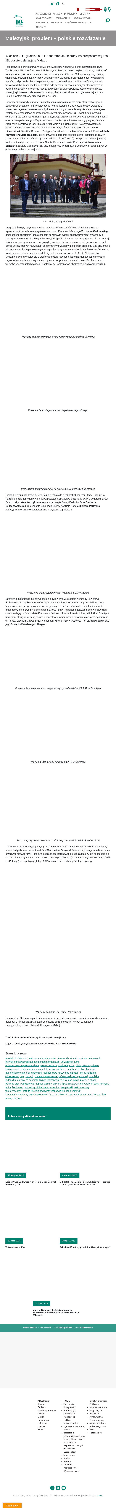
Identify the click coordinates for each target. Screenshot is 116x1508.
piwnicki (9, 1058)
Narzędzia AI (96, 1432)
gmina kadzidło (88, 1072)
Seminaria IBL (63, 18)
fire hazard (17, 1087)
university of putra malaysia (94, 1083)
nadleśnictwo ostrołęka (17, 1072)
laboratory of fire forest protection (42, 1087)
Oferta (84, 14)
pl (63, 3)
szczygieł (74, 1094)
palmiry (48, 1083)
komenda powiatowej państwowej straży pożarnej (61, 1076)
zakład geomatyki (71, 1091)
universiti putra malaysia (66, 1083)
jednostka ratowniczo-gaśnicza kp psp (25, 1080)
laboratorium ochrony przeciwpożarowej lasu (29, 1094)
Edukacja (57, 22)
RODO (67, 1401)
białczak (90, 1069)
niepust (39, 1083)
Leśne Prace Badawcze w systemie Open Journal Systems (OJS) (30, 1183)
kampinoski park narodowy (75, 1087)
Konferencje (43, 18)
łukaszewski (12, 1076)
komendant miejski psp (59, 1080)
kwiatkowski (61, 1094)
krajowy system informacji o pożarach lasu (28, 1069)
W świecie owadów (15, 1247)
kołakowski (21, 1058)
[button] (40, 9)
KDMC (100, 1495)
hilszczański (99, 1094)
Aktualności (43, 14)
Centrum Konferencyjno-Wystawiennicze (71, 1467)
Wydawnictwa (82, 18)
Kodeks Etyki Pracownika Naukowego (70, 1413)
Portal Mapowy (97, 1420)
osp (22, 1076)
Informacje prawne (98, 1407)
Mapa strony (70, 1455)
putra (8, 1087)
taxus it (55, 1069)
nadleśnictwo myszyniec (56, 1072)
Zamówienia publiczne (78, 22)
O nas (56, 14)
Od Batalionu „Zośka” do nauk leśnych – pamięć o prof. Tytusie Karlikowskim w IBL (85, 1183)
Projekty (70, 14)
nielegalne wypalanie (87, 1065)
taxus (63, 1069)
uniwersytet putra (70, 1062)
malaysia (43, 1058)
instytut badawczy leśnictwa (46, 1091)
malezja (33, 1058)
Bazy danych (96, 1410)
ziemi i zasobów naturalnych (85, 1058)
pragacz (84, 1080)
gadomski (36, 1072)
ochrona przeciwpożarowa (19, 1083)
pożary (9, 1098)
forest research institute (17, 1091)
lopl (20, 1098)
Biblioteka (41, 22)
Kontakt (40, 27)
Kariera (67, 1461)
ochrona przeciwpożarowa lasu (22, 1065)
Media (67, 1458)
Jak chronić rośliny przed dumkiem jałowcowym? (85, 1247)
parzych (29, 1076)
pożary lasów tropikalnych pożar (57, 1065)
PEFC (92, 1429)
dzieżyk (74, 1072)
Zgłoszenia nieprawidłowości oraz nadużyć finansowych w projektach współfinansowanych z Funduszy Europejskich (74, 1442)
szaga (93, 1080)
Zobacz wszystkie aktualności (27, 1116)
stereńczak (86, 1094)
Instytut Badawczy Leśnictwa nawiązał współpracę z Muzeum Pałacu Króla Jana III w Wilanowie (56, 1312)
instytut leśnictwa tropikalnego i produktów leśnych (32, 1062)
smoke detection (76, 1069)
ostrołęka (94, 1076)
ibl (15, 1098)
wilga (76, 1080)
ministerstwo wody (59, 1058)
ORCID (41, 1426)
